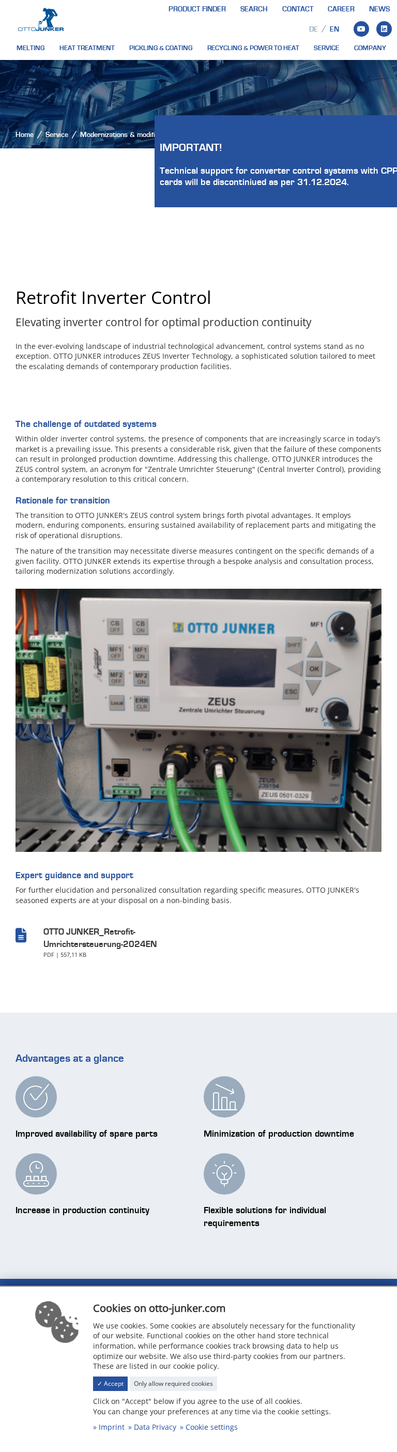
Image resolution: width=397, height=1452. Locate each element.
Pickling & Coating (160, 48)
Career (341, 9)
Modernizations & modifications (128, 135)
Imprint (112, 1427)
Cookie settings (212, 1427)
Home (25, 135)
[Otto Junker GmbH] (41, 18)
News (379, 9)
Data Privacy (155, 1427)
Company (370, 48)
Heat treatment (87, 48)
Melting (30, 48)
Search (254, 9)
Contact (297, 9)
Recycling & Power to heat (253, 48)
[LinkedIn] (384, 29)
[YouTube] (361, 29)
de (313, 29)
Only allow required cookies (173, 1383)
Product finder (197, 9)
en (334, 29)
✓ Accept (110, 1383)
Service (326, 48)
